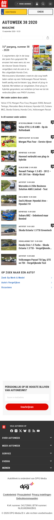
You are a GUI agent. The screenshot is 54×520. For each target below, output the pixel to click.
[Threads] (29, 431)
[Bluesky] (25, 431)
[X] (20, 431)
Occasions (6, 287)
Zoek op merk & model (13, 277)
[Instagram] (16, 431)
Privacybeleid (24, 494)
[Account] (36, 4)
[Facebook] (11, 431)
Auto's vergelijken (10, 282)
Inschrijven (27, 407)
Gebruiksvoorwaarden (27, 498)
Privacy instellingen (41, 494)
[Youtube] (38, 431)
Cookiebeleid (9, 494)
